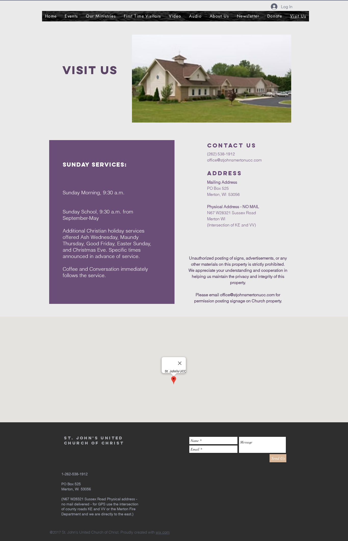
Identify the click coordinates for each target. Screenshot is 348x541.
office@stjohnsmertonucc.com (234, 160)
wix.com (163, 532)
